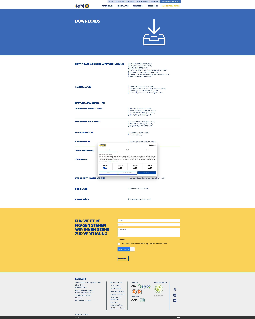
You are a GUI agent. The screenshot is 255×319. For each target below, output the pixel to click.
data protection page (113, 161)
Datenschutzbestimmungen (140, 244)
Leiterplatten (123, 6)
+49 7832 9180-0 (130, 1)
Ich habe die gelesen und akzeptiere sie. (144, 244)
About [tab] (147, 149)
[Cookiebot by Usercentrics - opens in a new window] (150, 145)
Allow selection (127, 173)
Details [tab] (127, 149)
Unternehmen (107, 6)
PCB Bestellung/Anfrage (142, 1)
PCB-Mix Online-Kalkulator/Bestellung (170, 1)
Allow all (146, 173)
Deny (108, 173)
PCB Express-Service (171, 6)
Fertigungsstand (155, 1)
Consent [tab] (108, 149)
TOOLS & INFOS (138, 6)
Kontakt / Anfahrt (120, 1)
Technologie (153, 6)
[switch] (120, 168)
